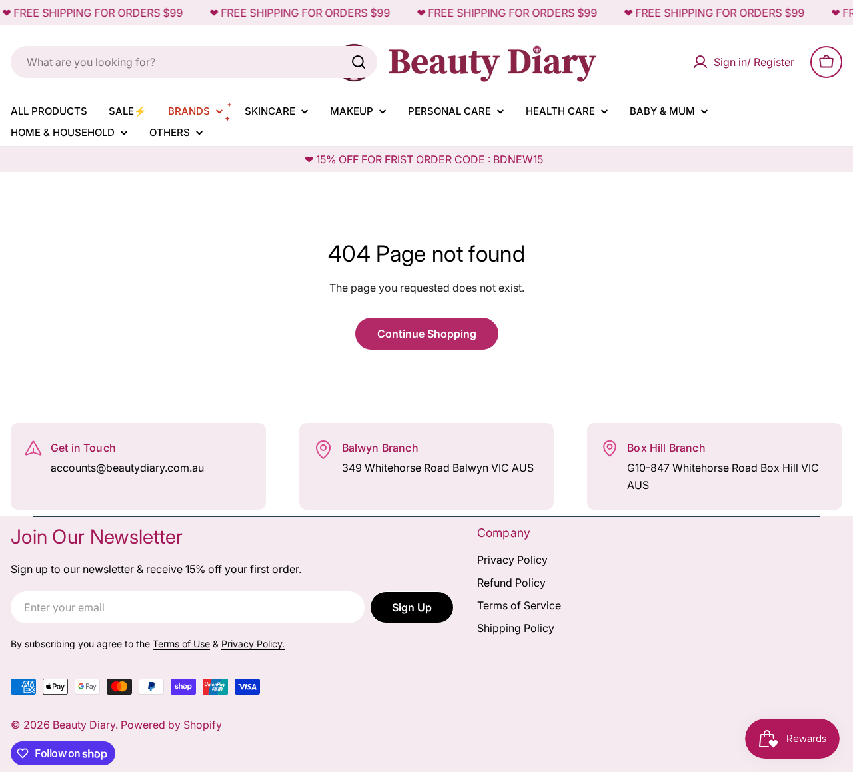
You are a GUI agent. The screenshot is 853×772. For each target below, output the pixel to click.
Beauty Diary (84, 724)
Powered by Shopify (171, 724)
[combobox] (194, 62)
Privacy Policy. (253, 643)
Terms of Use (181, 643)
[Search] (359, 62)
